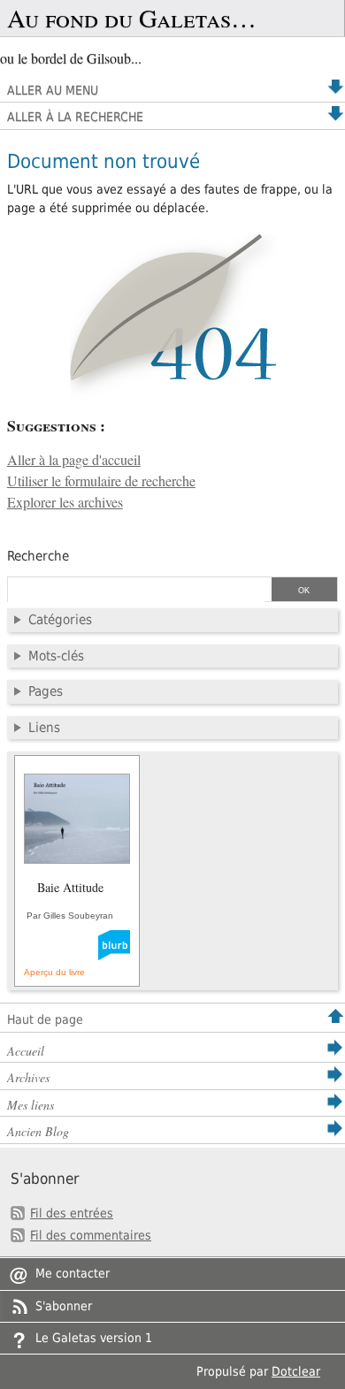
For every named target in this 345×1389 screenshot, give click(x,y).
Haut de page (45, 1019)
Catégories (60, 620)
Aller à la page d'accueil (74, 459)
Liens (44, 728)
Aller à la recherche (75, 117)
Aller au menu (52, 90)
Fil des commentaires (90, 1235)
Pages (45, 691)
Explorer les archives (65, 502)
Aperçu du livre (54, 972)
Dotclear (296, 1371)
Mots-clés (56, 656)
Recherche (38, 556)
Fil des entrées (71, 1213)
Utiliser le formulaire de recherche (101, 481)
